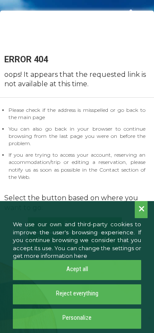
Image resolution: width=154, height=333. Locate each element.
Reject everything (77, 293)
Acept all (77, 269)
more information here (55, 255)
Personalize (77, 317)
